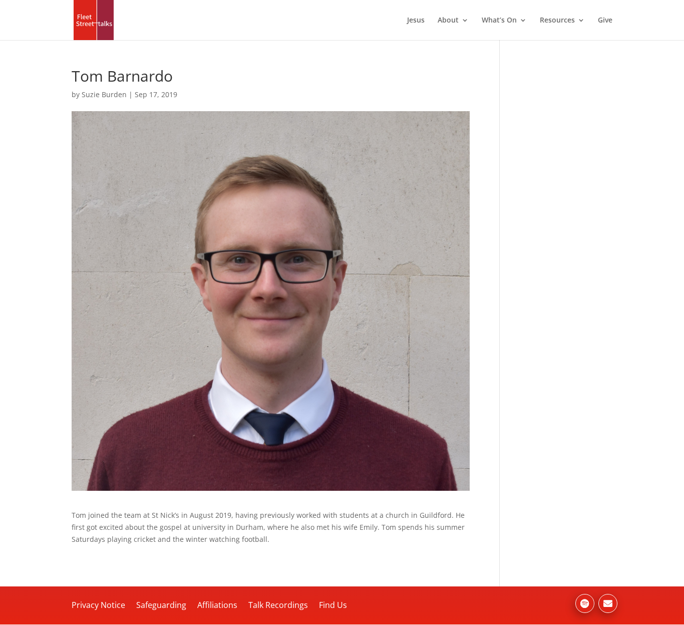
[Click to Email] (607, 603)
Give (605, 21)
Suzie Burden (104, 94)
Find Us (333, 604)
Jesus (416, 21)
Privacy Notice (98, 604)
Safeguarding (161, 604)
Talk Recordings (278, 604)
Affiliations (217, 604)
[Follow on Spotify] (584, 603)
